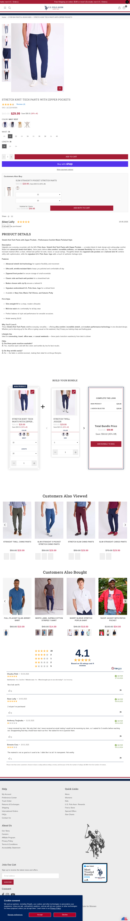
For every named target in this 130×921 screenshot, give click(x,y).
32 (16, 136)
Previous (13, 57)
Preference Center (9, 798)
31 (51, 136)
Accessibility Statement (11, 848)
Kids (66, 801)
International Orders (10, 811)
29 (4, 136)
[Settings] (119, 8)
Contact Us (6, 818)
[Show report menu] (121, 690)
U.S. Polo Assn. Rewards (75, 804)
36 (39, 136)
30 (10, 136)
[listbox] (39, 194)
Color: (10, 119)
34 (28, 136)
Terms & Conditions (10, 844)
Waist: (6, 132)
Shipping (5, 808)
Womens (68, 798)
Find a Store (70, 808)
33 (22, 136)
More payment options (65, 170)
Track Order (7, 801)
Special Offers (70, 811)
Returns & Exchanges (10, 804)
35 (33, 136)
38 (45, 136)
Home (4, 17)
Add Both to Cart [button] (82, 208)
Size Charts (69, 814)
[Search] (9, 8)
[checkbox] (32, 392)
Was (22, 208)
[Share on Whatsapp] (8, 216)
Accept (40, 915)
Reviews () (21, 104)
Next (62, 57)
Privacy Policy (55, 908)
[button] (46, 428)
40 (57, 136)
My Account (6, 794)
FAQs (4, 814)
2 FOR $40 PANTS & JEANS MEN (19, 17)
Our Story (6, 831)
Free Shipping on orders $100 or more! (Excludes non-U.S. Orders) (73, 2)
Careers (5, 834)
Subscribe (8, 882)
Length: (6, 142)
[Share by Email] (12, 216)
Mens (67, 794)
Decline (65, 915)
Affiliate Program (8, 838)
